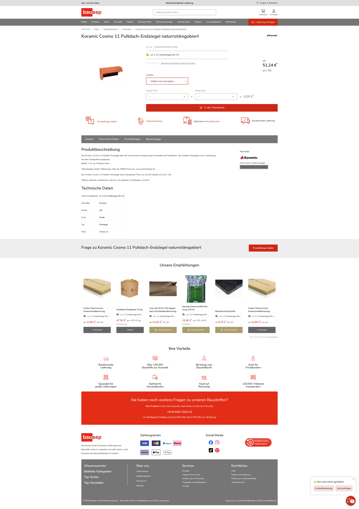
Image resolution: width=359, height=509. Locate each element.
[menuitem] (84, 22)
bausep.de (164, 500)
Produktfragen (132, 139)
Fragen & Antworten (269, 2)
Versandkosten (212, 121)
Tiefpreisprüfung (154, 121)
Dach (96, 29)
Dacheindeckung (110, 29)
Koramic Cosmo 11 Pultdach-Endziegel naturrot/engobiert (161, 29)
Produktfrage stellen (107, 121)
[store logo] (95, 12)
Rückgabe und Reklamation (194, 482)
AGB (233, 471)
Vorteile (185, 486)
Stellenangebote (143, 476)
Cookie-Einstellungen (246, 500)
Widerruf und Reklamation (261, 442)
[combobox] (184, 12)
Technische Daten (109, 139)
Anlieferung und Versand (193, 478)
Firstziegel (126, 29)
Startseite (85, 29)
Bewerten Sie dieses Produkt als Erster (178, 63)
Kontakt (185, 471)
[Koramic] (272, 36)
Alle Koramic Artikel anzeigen (252, 163)
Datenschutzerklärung (241, 474)
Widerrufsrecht (238, 482)
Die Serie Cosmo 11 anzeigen (254, 167)
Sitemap (139, 485)
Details (89, 139)
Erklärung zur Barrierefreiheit (243, 478)
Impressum (141, 481)
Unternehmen (142, 471)
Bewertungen (153, 139)
